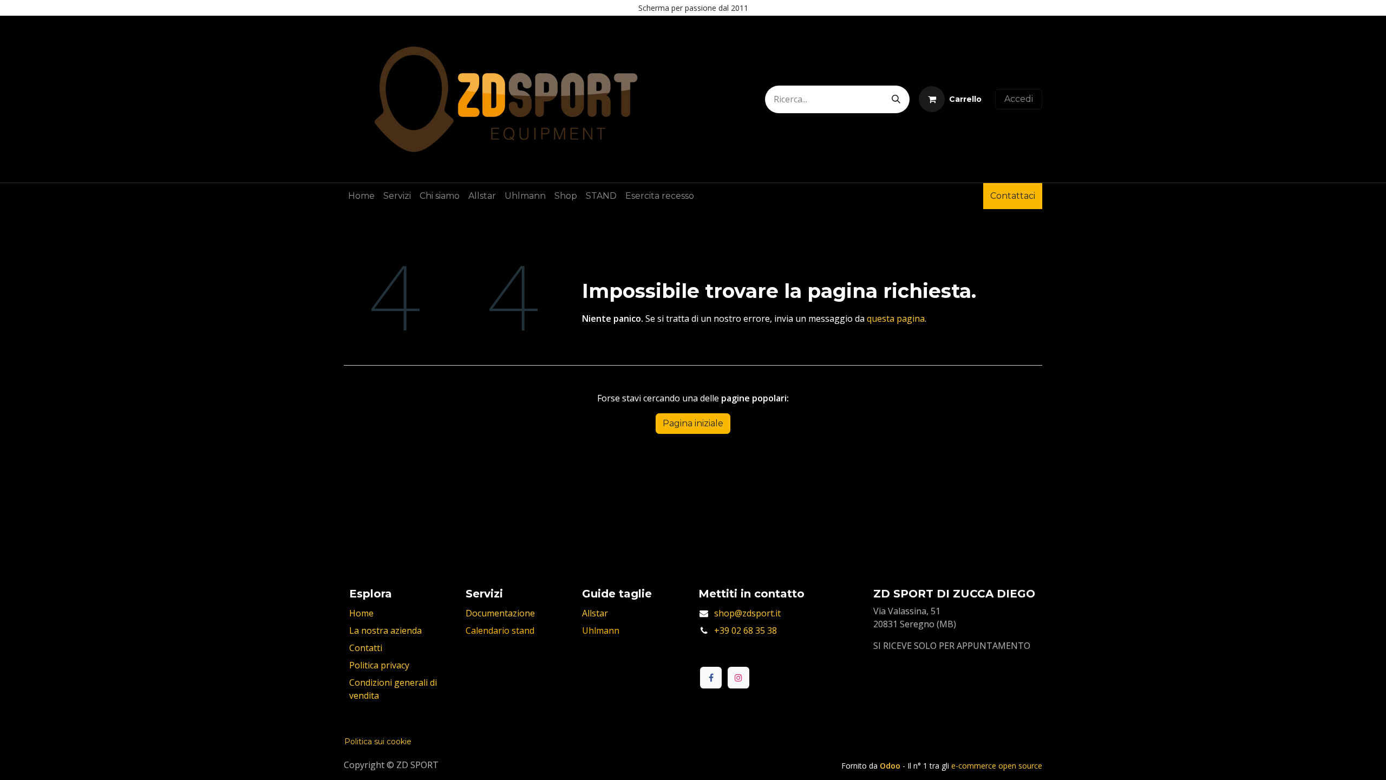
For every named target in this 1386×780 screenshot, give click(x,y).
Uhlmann (600, 630)
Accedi (1018, 99)
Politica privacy (379, 665)
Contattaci (1012, 196)
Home (361, 613)
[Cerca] (896, 99)
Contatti (365, 648)
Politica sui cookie (377, 741)
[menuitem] (361, 196)
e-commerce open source (996, 765)
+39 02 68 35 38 (745, 630)
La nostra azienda (385, 630)
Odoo (891, 765)
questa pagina (896, 318)
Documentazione (500, 613)
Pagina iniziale (693, 423)
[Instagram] (738, 677)
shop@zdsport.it (747, 613)
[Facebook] (711, 677)
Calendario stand (500, 630)
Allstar (595, 613)
